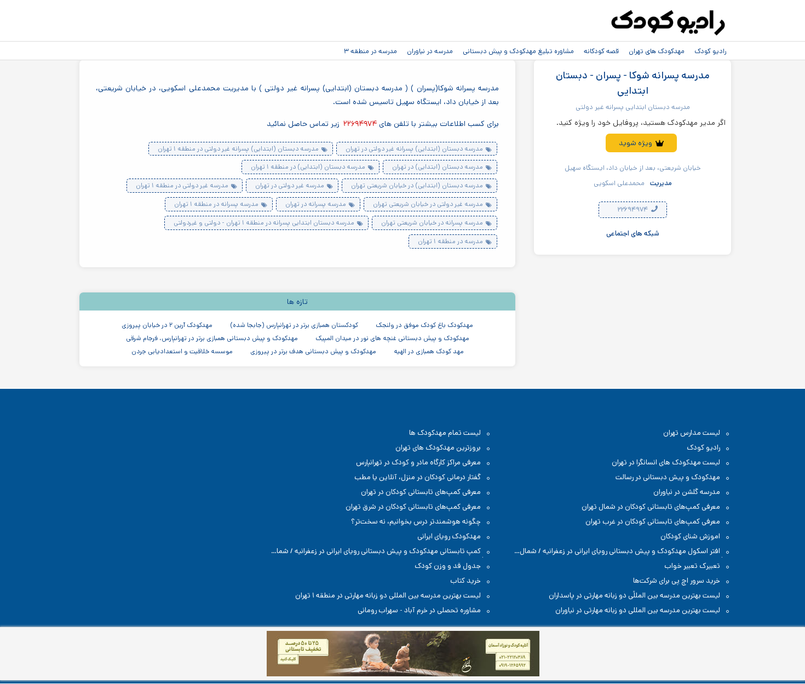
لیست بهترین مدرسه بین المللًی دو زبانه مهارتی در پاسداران (634, 595)
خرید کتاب (465, 581)
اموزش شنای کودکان (690, 536)
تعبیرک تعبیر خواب (692, 566)
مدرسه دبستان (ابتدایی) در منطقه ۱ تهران (308, 166)
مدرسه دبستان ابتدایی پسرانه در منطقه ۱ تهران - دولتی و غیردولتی (264, 222)
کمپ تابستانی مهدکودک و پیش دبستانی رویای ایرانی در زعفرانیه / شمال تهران (382, 551)
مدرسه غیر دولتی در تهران (289, 185)
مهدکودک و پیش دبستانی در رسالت (668, 477)
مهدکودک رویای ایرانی (449, 536)
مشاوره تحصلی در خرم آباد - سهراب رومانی (419, 610)
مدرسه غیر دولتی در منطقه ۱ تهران (182, 185)
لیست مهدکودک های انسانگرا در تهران (666, 462)
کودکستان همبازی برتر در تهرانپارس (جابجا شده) (294, 325)
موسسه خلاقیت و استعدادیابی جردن (182, 351)
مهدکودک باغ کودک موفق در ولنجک (424, 325)
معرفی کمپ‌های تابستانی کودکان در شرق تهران (413, 507)
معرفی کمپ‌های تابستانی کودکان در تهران (421, 492)
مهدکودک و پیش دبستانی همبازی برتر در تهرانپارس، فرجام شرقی (212, 338)
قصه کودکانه (601, 51)
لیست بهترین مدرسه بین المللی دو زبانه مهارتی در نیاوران (637, 610)
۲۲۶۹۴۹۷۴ (633, 210)
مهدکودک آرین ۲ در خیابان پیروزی (167, 325)
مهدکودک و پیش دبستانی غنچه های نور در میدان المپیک (392, 338)
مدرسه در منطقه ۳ (370, 51)
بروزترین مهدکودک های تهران (438, 447)
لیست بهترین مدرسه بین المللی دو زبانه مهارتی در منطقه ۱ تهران (388, 595)
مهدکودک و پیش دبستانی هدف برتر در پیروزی (313, 351)
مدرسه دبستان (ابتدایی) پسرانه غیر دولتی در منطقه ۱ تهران (238, 148)
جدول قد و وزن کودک (448, 566)
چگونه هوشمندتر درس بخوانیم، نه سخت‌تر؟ (416, 521)
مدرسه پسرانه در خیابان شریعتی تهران (432, 222)
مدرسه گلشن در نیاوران (686, 492)
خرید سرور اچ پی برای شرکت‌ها (676, 581)
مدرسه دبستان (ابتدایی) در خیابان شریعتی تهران (417, 185)
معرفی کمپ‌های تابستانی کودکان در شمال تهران (651, 507)
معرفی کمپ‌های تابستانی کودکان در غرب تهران (652, 521)
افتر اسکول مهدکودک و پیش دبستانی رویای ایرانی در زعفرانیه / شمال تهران (625, 551)
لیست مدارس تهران (691, 433)
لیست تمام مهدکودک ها (445, 433)
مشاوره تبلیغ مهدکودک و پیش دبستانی (518, 51)
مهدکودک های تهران (657, 51)
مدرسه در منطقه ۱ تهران (450, 241)
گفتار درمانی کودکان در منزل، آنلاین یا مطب (417, 477)
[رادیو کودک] (668, 23)
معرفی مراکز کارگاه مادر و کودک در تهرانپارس (418, 462)
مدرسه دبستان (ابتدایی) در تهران (437, 166)
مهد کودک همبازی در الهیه (429, 351)
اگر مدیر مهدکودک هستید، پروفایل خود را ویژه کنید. (641, 122)
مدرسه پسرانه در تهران (315, 204)
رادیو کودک (710, 51)
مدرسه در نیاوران (430, 51)
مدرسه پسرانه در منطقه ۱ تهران (216, 204)
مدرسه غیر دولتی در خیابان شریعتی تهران (428, 204)
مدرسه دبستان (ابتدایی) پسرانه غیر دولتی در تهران (414, 148)
